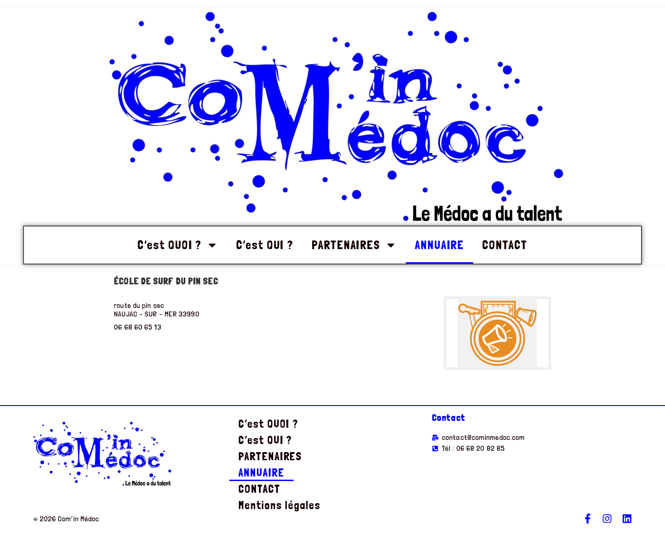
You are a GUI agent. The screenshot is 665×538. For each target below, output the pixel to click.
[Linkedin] (627, 519)
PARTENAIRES (346, 245)
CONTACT (504, 245)
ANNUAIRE (439, 245)
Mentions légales (279, 505)
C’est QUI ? (265, 245)
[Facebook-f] (588, 519)
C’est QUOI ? (170, 245)
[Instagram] (607, 519)
